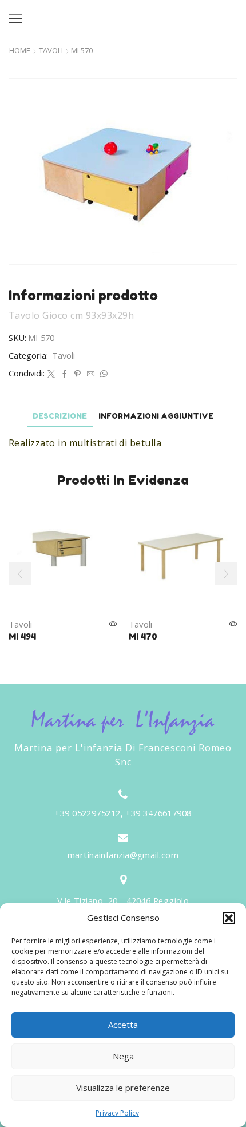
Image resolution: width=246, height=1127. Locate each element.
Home (19, 50)
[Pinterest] (77, 374)
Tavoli (51, 50)
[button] (229, 918)
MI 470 (143, 636)
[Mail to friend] (90, 374)
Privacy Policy (117, 1113)
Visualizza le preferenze (123, 1087)
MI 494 (22, 636)
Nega (123, 1056)
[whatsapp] (102, 374)
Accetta (123, 1024)
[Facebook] (64, 374)
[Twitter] (51, 374)
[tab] (60, 416)
